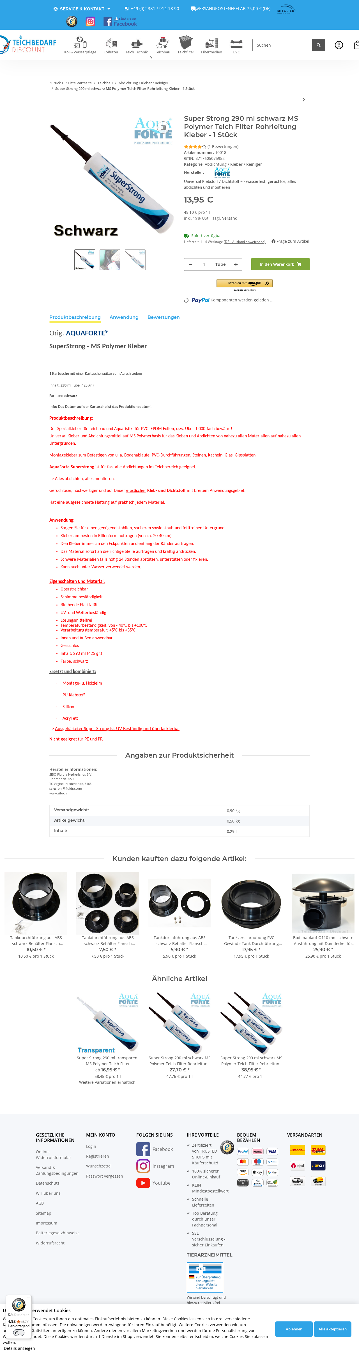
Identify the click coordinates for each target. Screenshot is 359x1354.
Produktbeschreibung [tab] (75, 317)
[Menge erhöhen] (236, 264)
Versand (230, 218)
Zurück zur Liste (62, 82)
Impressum (46, 1223)
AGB (40, 1203)
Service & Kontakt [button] (82, 8)
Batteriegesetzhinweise (58, 1232)
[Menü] (28, 1298)
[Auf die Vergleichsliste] (163, 127)
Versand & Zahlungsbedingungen (57, 1170)
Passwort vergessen (104, 1176)
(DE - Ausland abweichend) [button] (245, 241)
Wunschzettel (99, 1166)
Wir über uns (48, 1193)
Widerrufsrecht (50, 1243)
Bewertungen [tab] (164, 317)
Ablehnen (294, 1329)
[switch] (18, 1332)
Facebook (163, 1149)
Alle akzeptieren (333, 1329)
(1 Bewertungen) (223, 146)
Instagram (163, 1166)
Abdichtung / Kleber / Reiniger (233, 164)
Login (91, 1146)
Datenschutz (47, 1183)
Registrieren (97, 1156)
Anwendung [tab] (124, 317)
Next (345, 918)
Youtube (162, 1183)
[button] (339, 45)
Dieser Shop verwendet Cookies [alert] (37, 1310)
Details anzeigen (19, 1348)
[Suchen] (318, 45)
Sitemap (43, 1213)
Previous (14, 918)
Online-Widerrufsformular (53, 1154)
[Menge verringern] (190, 264)
